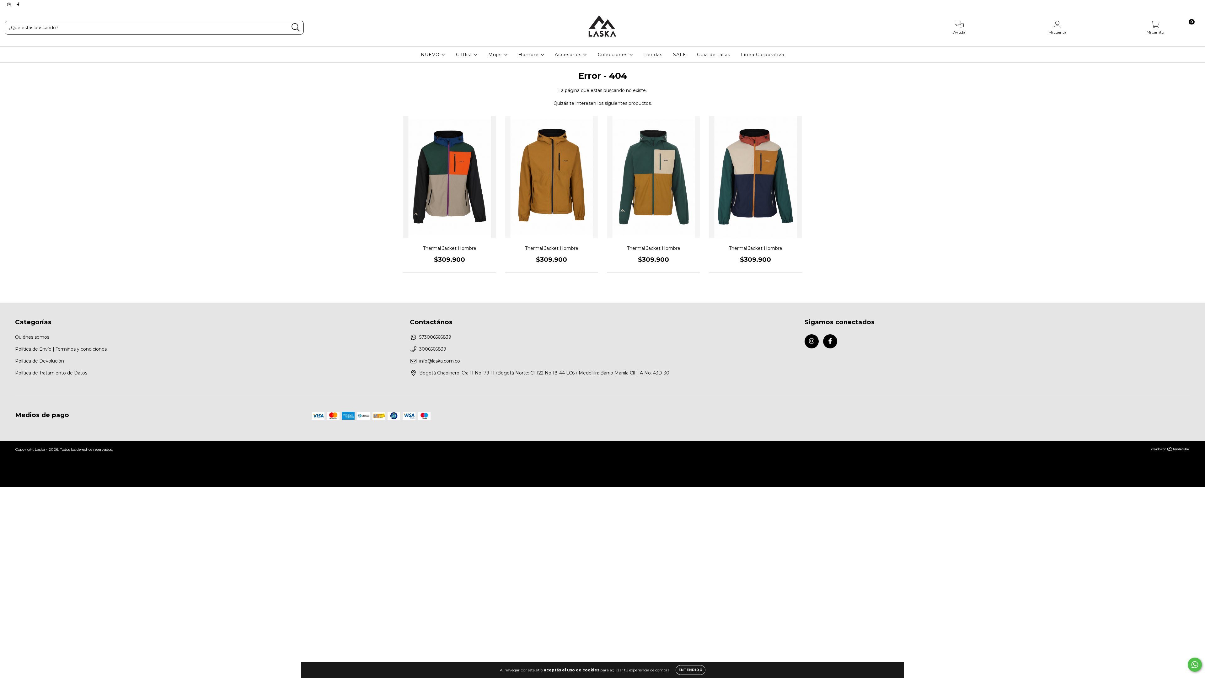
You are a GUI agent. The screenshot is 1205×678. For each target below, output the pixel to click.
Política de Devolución (39, 361)
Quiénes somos (32, 337)
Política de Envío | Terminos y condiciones (61, 349)
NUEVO (431, 54)
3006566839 (432, 349)
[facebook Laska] (18, 4)
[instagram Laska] (9, 4)
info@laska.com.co (439, 361)
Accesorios (569, 54)
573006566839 (435, 337)
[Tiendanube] (1170, 450)
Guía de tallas (713, 54)
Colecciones (613, 54)
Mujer (496, 54)
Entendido (690, 670)
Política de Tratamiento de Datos (51, 373)
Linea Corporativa (762, 54)
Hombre (529, 54)
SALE (679, 54)
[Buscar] (295, 27)
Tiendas (653, 54)
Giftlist (465, 54)
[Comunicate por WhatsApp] (1195, 665)
